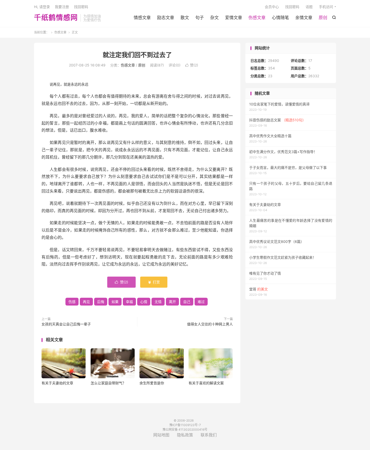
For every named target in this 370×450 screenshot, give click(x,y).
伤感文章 (257, 17)
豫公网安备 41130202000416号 (185, 429)
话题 (309, 7)
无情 (158, 301)
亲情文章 (303, 17)
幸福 (129, 301)
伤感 (72, 301)
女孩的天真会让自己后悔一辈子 (66, 324)
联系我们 (209, 434)
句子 (199, 17)
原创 (323, 17)
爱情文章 (233, 17)
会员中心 (272, 7)
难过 (201, 301)
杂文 (214, 17)
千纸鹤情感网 (56, 18)
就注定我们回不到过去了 (137, 55)
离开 (172, 301)
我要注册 (62, 7)
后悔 (100, 301)
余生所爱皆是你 (151, 383)
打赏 (154, 282)
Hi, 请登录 (42, 7)
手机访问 (326, 7)
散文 (184, 17)
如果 (115, 301)
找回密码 (292, 7)
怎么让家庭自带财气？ (108, 383)
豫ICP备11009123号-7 (185, 425)
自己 (186, 301)
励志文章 (165, 17)
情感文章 (142, 17)
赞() (191, 65)
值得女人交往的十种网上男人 (210, 324)
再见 (86, 301)
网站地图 (161, 434)
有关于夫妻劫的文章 (57, 383)
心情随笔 (280, 17)
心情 (143, 301)
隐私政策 (185, 434)
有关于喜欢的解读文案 (206, 383)
